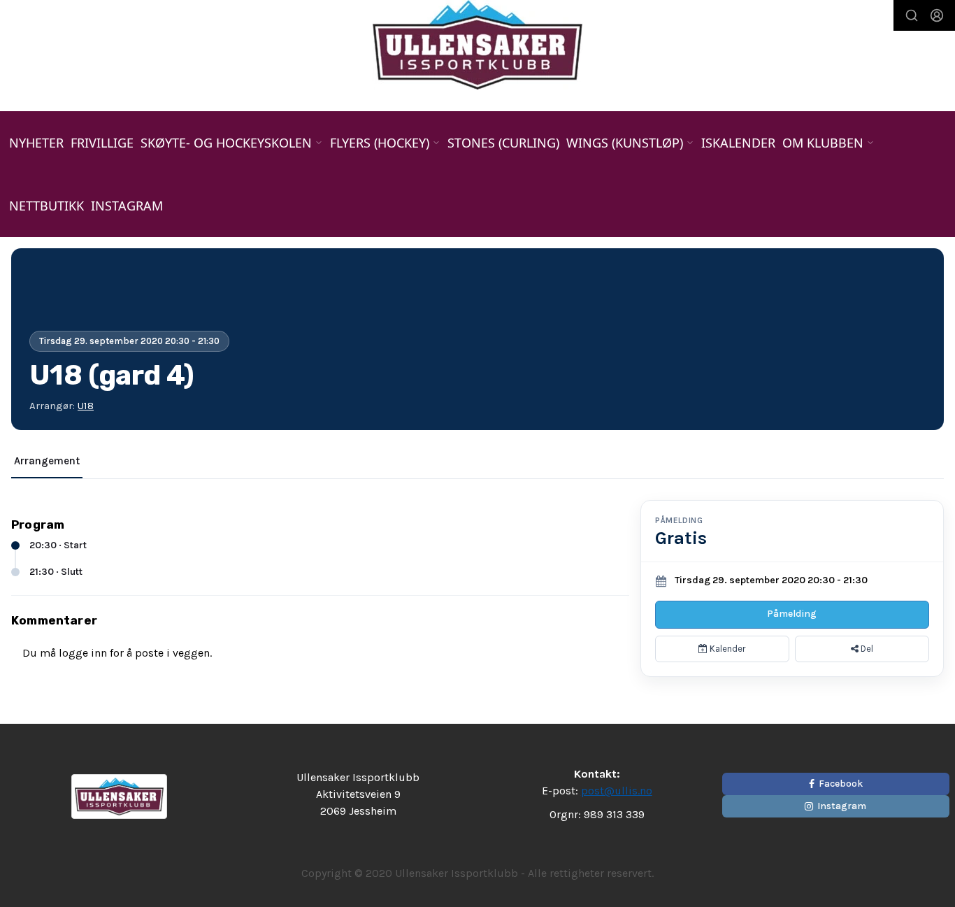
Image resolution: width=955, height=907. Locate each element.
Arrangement (47, 461)
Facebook (841, 784)
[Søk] (911, 15)
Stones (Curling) (503, 142)
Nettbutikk (46, 205)
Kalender (726, 648)
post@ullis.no (616, 790)
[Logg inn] (936, 15)
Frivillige (102, 142)
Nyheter (36, 142)
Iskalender (738, 142)
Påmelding (792, 614)
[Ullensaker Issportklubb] (477, 45)
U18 (86, 405)
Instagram (127, 205)
